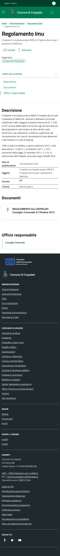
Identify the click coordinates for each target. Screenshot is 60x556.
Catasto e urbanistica (12, 356)
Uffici (4, 298)
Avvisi (4, 423)
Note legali (7, 514)
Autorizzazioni (8, 351)
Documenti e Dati (10, 317)
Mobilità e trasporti (11, 379)
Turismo (5, 393)
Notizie (5, 414)
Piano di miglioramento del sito (16, 523)
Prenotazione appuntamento (16, 491)
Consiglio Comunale (15, 242)
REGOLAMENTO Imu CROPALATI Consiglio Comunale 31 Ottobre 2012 (33, 210)
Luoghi (5, 439)
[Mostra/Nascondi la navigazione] (3, 12)
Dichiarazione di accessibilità (15, 519)
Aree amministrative (11, 294)
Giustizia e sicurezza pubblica (15, 370)
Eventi (5, 444)
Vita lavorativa (9, 398)
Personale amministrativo (14, 312)
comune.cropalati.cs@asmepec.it (22, 476)
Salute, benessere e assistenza (16, 384)
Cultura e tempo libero (12, 361)
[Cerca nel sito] (52, 12)
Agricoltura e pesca (11, 333)
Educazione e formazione (14, 365)
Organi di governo (10, 289)
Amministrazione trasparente (16, 505)
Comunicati (7, 418)
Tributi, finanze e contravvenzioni (17, 389)
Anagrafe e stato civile (12, 342)
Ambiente (6, 337)
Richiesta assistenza (11, 500)
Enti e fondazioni (10, 303)
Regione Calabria (10, 3)
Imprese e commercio (12, 375)
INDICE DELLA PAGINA (12, 73)
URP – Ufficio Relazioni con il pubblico (20, 473)
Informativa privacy (11, 509)
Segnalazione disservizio (13, 496)
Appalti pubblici (9, 347)
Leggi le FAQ (8, 486)
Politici (5, 308)
